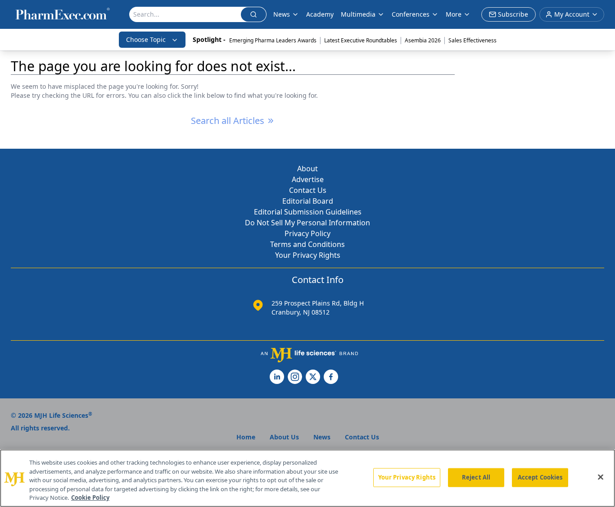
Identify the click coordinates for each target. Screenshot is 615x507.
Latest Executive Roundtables (360, 40)
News (281, 14)
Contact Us (307, 190)
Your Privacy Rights (307, 255)
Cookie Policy (90, 497)
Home (245, 437)
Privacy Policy (307, 233)
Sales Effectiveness (472, 40)
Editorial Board (307, 201)
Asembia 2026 (423, 40)
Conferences (411, 14)
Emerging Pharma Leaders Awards (273, 40)
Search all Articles (227, 120)
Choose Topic (146, 39)
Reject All (476, 477)
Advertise (308, 179)
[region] (307, 478)
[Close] (600, 477)
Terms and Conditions (307, 244)
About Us (284, 437)
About (307, 169)
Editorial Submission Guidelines (308, 212)
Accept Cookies (540, 477)
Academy (320, 14)
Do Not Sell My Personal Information (307, 223)
